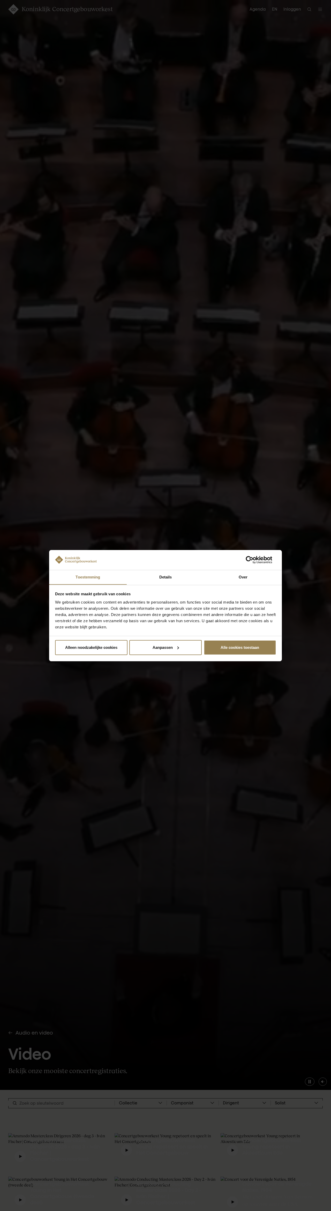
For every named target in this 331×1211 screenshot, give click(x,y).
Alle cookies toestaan (240, 647)
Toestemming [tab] (88, 577)
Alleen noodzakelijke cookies (91, 647)
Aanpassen (163, 647)
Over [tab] (243, 577)
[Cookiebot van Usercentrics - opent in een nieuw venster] (253, 560)
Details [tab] (165, 577)
